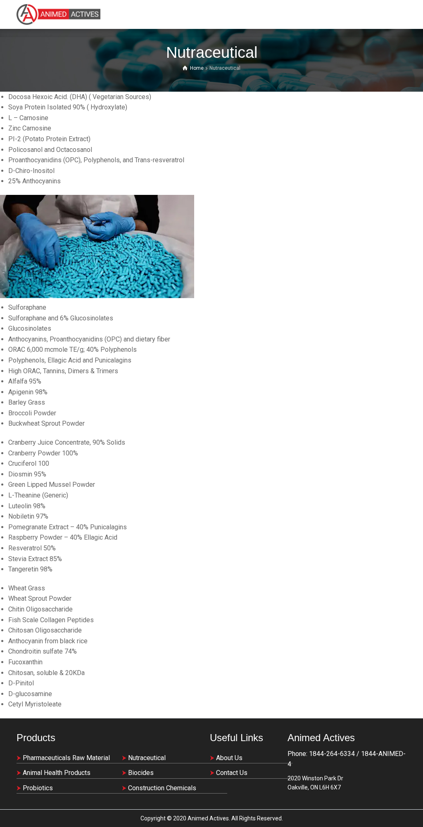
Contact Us (231, 773)
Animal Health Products (56, 773)
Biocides (141, 773)
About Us (229, 758)
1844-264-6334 (331, 754)
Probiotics (38, 788)
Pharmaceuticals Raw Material (66, 758)
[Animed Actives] (58, 14)
